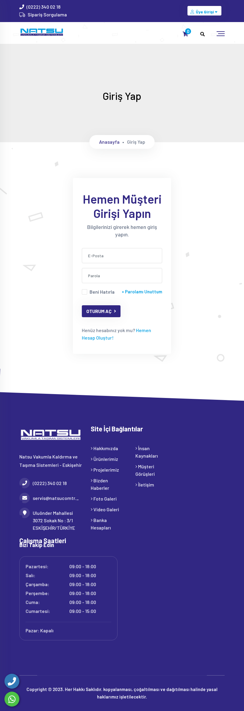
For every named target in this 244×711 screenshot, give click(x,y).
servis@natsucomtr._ (56, 498)
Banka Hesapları (101, 523)
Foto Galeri (105, 498)
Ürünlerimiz (105, 459)
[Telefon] (11, 681)
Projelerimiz (106, 470)
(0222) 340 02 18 (43, 7)
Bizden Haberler (100, 484)
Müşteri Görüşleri (145, 470)
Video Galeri (106, 509)
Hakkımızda (105, 448)
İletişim (145, 484)
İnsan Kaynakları (146, 451)
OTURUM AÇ (99, 311)
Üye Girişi (205, 11)
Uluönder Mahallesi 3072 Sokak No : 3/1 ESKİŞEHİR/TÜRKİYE (54, 520)
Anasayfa (109, 142)
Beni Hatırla (102, 292)
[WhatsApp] (11, 699)
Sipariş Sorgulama (47, 14)
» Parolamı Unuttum (142, 291)
